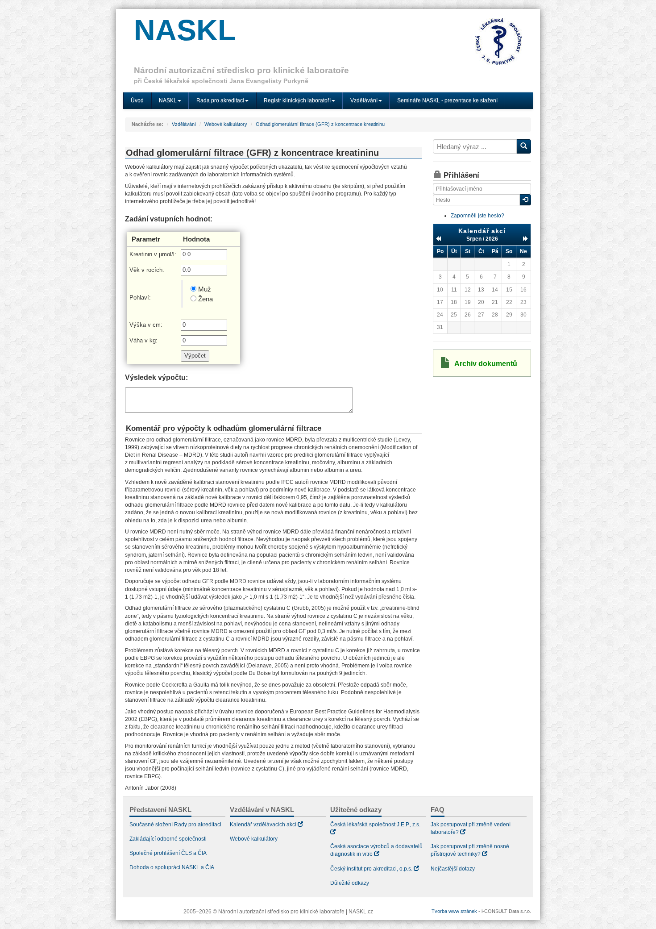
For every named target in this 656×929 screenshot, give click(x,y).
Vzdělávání (184, 124)
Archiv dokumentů (485, 363)
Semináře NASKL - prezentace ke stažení (447, 100)
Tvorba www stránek (454, 911)
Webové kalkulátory (225, 124)
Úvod (137, 100)
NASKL (185, 29)
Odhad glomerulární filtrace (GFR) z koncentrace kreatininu (320, 124)
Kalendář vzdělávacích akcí (263, 824)
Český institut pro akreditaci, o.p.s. (371, 869)
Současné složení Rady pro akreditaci (175, 824)
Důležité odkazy (349, 883)
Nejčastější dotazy (453, 869)
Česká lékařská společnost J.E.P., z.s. (375, 824)
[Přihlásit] (525, 199)
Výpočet (195, 355)
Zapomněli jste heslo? (477, 215)
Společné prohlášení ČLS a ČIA (168, 853)
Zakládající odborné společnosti (168, 839)
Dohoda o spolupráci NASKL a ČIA (171, 867)
